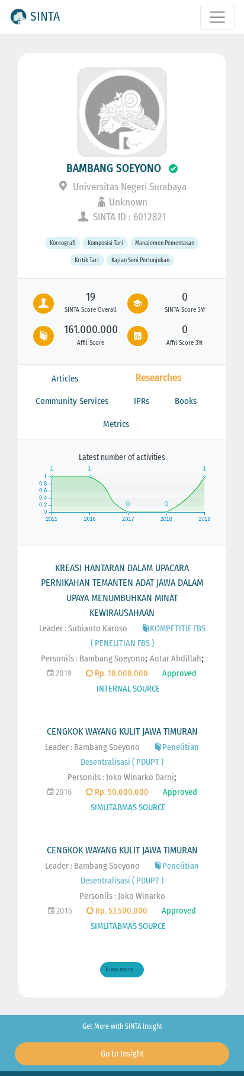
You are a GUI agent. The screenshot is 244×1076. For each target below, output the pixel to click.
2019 (63, 674)
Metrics (116, 424)
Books (186, 401)
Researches (158, 377)
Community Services (72, 401)
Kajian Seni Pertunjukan (140, 260)
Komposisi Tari (105, 243)
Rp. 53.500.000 (120, 911)
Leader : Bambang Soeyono (92, 747)
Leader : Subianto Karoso (83, 629)
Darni (164, 777)
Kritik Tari (87, 260)
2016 (63, 792)
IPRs (141, 401)
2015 (63, 911)
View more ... (122, 969)
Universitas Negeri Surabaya (128, 187)
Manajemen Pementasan (164, 243)
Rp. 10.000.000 (120, 674)
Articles (65, 378)
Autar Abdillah (175, 659)
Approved (179, 674)
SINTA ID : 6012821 (128, 217)
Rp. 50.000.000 (121, 792)
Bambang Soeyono (112, 659)
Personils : (60, 659)
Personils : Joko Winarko (111, 777)
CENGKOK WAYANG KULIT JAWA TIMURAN (122, 731)
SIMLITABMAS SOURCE (128, 808)
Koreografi (62, 243)
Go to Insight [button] (122, 1054)
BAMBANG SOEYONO (113, 168)
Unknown (128, 202)
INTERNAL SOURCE (128, 689)
